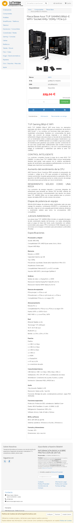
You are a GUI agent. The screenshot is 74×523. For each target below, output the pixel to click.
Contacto (41, 482)
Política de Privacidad (47, 468)
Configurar (50, 514)
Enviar (61, 476)
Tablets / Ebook (8, 48)
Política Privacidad (43, 484)
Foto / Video (7, 52)
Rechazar (57, 514)
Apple (5, 67)
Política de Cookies (66, 520)
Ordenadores (7, 10)
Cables (5, 40)
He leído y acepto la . (51, 472)
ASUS (49, 77)
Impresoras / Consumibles (11, 29)
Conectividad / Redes (10, 33)
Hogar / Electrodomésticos (11, 56)
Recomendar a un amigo (59, 116)
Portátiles (6, 17)
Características (32, 116)
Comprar (64, 102)
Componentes (7, 13)
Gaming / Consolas (9, 36)
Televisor (6, 25)
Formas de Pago (60, 486)
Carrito (68, 3)
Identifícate (58, 3)
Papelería (6, 59)
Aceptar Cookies (67, 514)
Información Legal (61, 482)
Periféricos (6, 44)
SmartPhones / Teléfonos (11, 21)
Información (44, 116)
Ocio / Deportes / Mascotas (12, 63)
